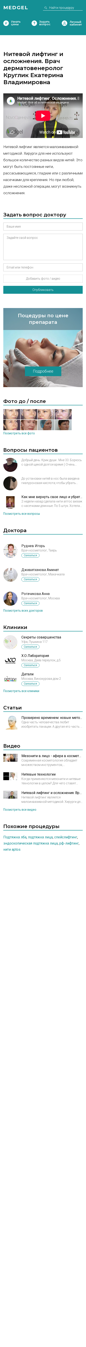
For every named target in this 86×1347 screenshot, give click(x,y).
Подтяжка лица (40, 837)
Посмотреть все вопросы (21, 513)
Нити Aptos (12, 849)
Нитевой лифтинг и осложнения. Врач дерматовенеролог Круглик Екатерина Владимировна (52, 793)
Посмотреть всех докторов (23, 610)
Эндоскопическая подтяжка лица (30, 843)
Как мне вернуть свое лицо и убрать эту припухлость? (52, 497)
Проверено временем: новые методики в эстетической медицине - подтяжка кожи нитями (52, 718)
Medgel (15, 8)
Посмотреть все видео (19, 809)
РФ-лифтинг (69, 843)
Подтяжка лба (14, 837)
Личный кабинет (64, 23)
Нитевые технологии (38, 774)
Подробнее (43, 371)
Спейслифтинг (65, 837)
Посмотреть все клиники (21, 691)
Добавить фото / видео (43, 278)
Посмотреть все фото (19, 433)
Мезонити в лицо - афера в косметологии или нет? (52, 756)
